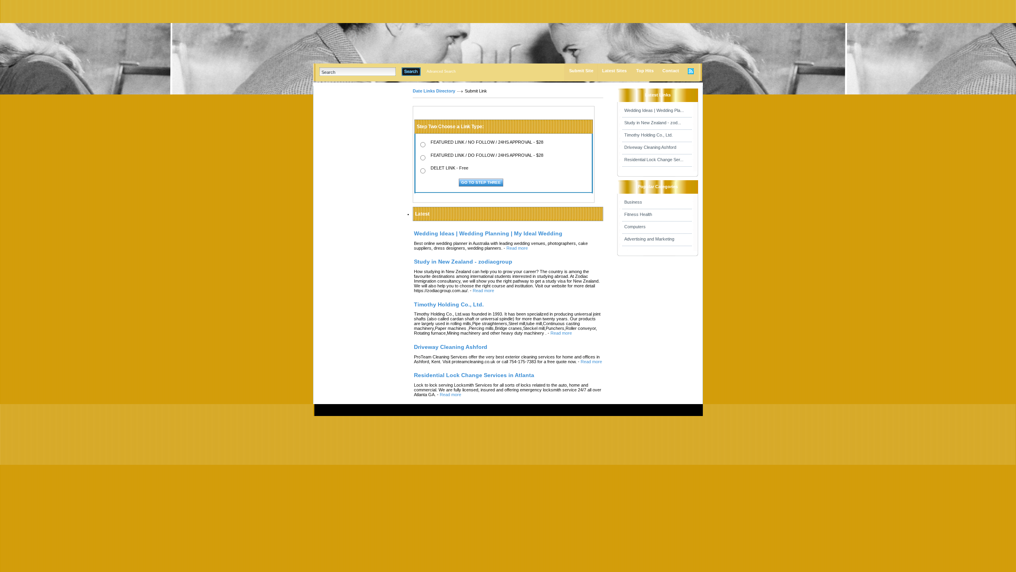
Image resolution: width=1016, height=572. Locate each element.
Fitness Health (638, 214)
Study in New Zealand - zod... (652, 122)
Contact (670, 70)
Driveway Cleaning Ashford (650, 147)
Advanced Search (441, 71)
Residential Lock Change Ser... (653, 159)
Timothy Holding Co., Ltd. (648, 135)
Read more (517, 248)
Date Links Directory (434, 91)
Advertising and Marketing (649, 239)
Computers (635, 226)
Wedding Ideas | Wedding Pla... (654, 110)
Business (633, 202)
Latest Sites (614, 70)
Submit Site (581, 70)
